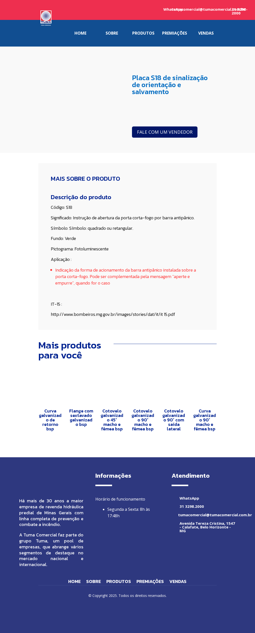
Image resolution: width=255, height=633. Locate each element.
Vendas (178, 582)
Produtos (118, 582)
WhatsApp (189, 498)
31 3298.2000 (192, 506)
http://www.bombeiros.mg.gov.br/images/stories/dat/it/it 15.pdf (113, 314)
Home (74, 582)
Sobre (93, 582)
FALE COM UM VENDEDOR (164, 132)
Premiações (150, 582)
